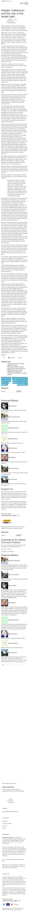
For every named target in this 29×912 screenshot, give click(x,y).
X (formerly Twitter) (7, 823)
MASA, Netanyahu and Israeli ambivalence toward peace (15, 370)
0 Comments (11, 21)
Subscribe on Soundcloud (7, 551)
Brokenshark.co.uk (20, 661)
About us (11, 800)
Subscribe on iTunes (6, 549)
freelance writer (12, 591)
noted (2, 30)
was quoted (19, 222)
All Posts (11, 799)
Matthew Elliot (12, 22)
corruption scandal (7, 117)
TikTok (4, 828)
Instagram (4, 826)
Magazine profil (21, 176)
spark (19, 89)
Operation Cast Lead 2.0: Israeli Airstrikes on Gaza (16, 364)
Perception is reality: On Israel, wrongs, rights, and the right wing (16, 367)
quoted (8, 246)
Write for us (11, 802)
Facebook (4, 821)
